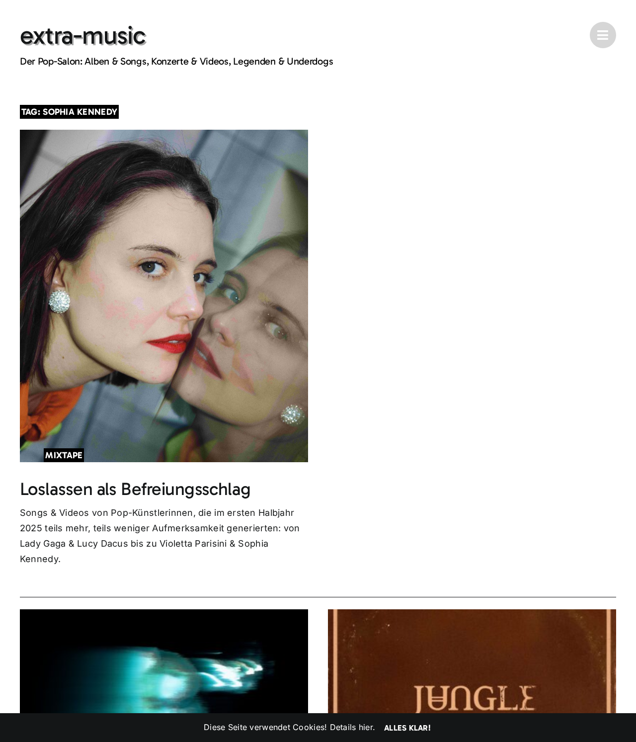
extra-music (83, 35)
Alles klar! (407, 728)
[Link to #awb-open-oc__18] (603, 35)
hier (366, 727)
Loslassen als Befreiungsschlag (135, 488)
